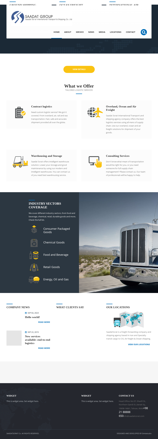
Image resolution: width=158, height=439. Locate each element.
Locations (115, 32)
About (67, 32)
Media (102, 32)
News (91, 32)
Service (80, 32)
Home (57, 32)
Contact (130, 32)
